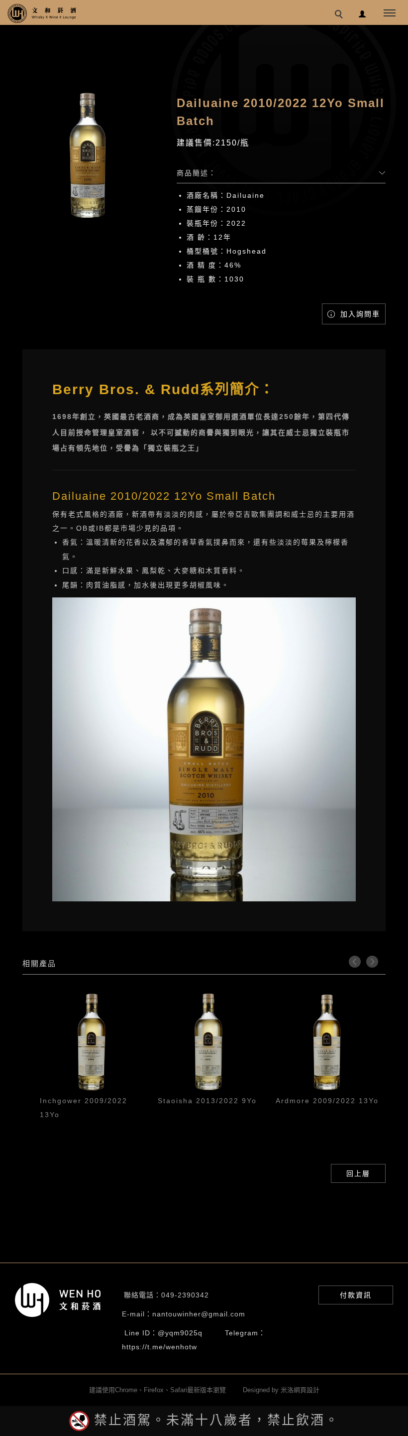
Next (372, 962)
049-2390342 (185, 1295)
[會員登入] (362, 12)
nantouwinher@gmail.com (198, 1314)
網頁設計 (306, 1390)
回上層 (358, 1173)
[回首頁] (42, 13)
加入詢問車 (358, 314)
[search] (340, 15)
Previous (355, 962)
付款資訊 (356, 1295)
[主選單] (390, 13)
